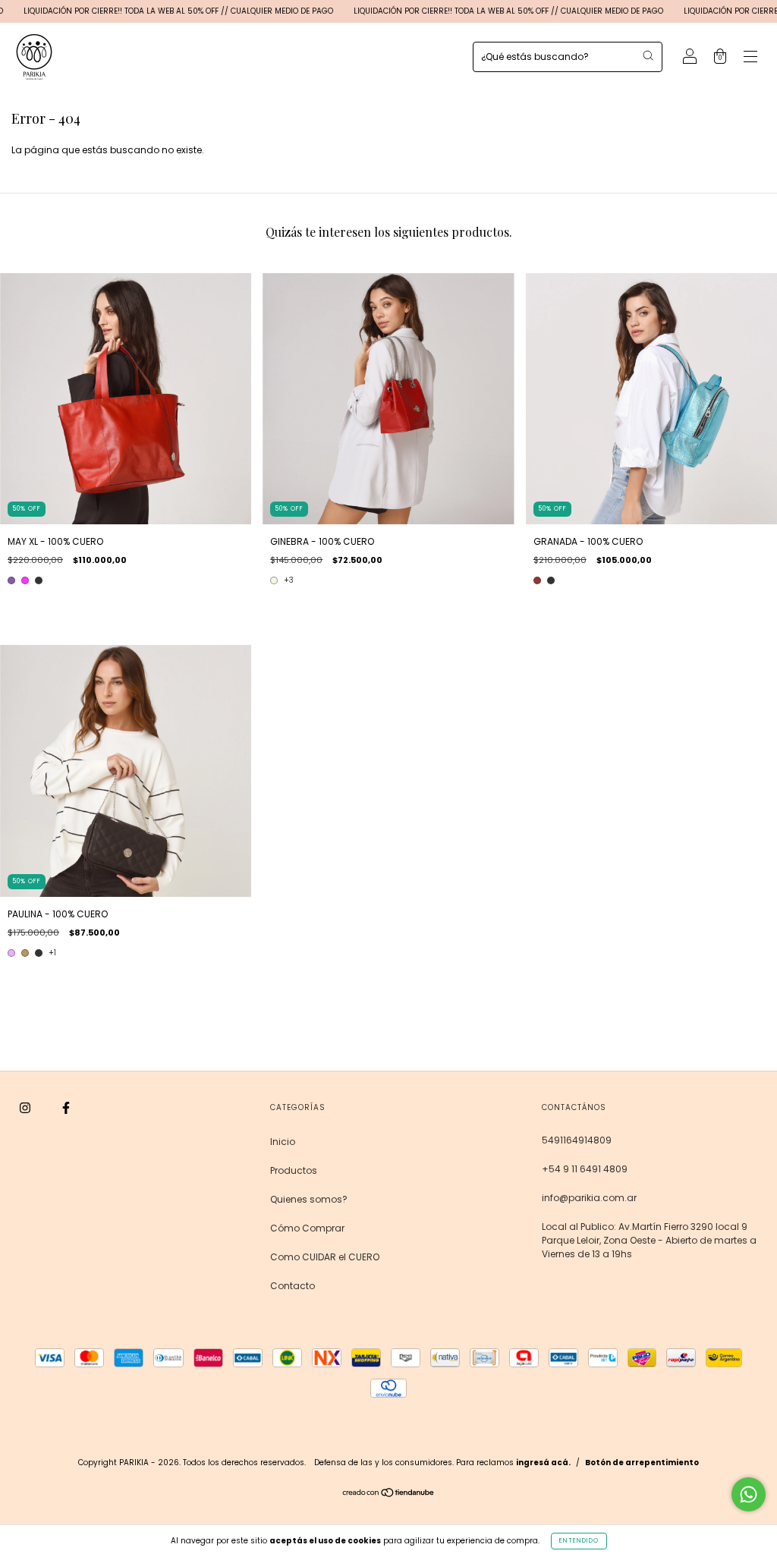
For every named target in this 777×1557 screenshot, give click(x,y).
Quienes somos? (309, 1199)
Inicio (282, 1141)
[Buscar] (648, 55)
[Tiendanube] (388, 1494)
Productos (293, 1170)
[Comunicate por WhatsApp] (748, 1494)
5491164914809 (577, 1140)
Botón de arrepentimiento (642, 1462)
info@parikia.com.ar (589, 1197)
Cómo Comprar (307, 1228)
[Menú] (750, 58)
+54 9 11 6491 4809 (585, 1168)
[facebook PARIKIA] (66, 1108)
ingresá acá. (543, 1462)
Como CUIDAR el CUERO (324, 1256)
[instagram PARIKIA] (26, 1108)
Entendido (579, 1541)
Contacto (292, 1285)
